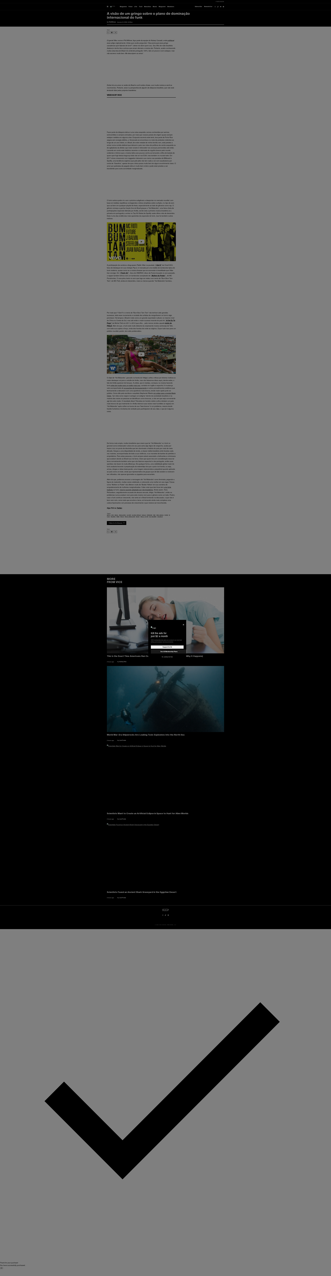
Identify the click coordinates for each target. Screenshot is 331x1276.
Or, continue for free (167, 657)
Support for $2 (167, 647)
